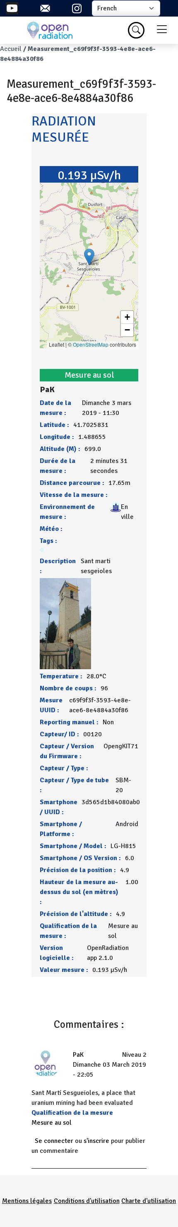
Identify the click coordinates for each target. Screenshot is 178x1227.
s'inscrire (96, 1141)
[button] (89, 256)
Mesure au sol (51, 1123)
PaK (78, 1055)
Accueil (11, 49)
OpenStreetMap (90, 344)
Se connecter (54, 1141)
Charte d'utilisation (148, 1201)
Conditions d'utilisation (87, 1201)
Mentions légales (27, 1201)
